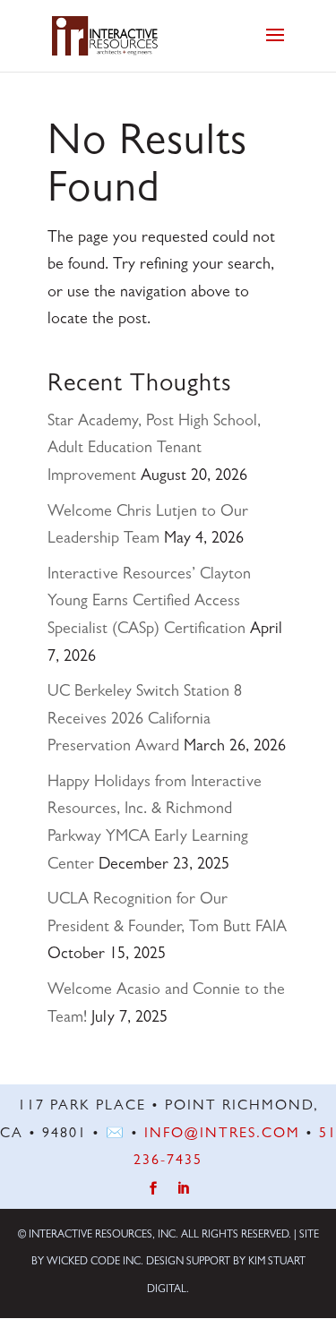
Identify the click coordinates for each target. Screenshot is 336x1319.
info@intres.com (222, 1134)
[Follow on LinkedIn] (183, 1189)
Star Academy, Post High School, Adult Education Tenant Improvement (154, 450)
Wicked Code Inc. (95, 1262)
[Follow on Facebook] (153, 1189)
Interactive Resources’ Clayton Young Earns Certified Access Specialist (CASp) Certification (149, 603)
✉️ (115, 1134)
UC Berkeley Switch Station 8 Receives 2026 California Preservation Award (144, 720)
